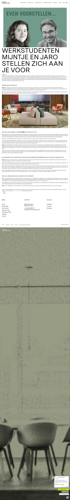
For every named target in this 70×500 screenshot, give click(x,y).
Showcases (23, 2)
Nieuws (4, 193)
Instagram (49, 204)
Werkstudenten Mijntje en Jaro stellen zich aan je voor (32, 60)
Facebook (49, 208)
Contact (55, 2)
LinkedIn (49, 206)
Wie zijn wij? (30, 2)
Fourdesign (66, 224)
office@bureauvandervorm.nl (32, 209)
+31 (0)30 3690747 (29, 208)
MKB (4, 191)
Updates (4, 214)
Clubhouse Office (47, 2)
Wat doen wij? (38, 2)
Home (3, 204)
